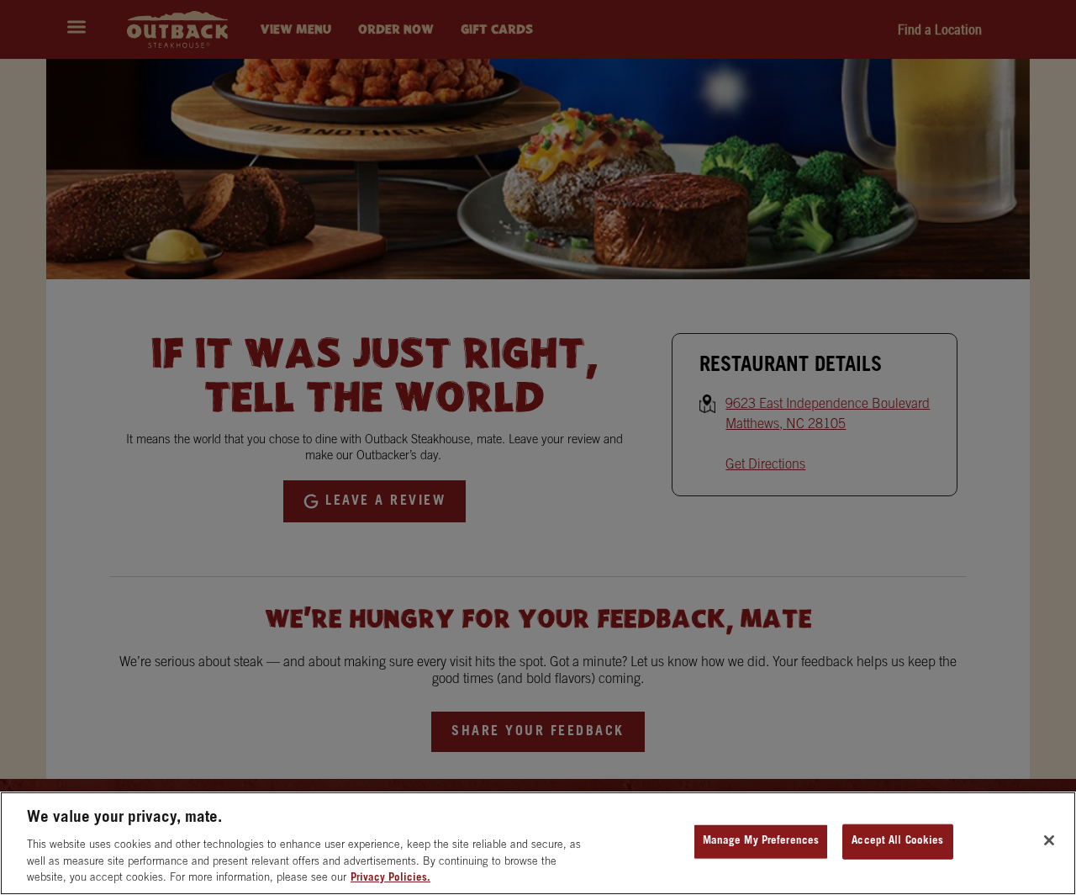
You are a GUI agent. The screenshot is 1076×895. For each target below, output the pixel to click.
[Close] (1049, 840)
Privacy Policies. (390, 877)
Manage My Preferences (761, 841)
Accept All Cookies (897, 841)
